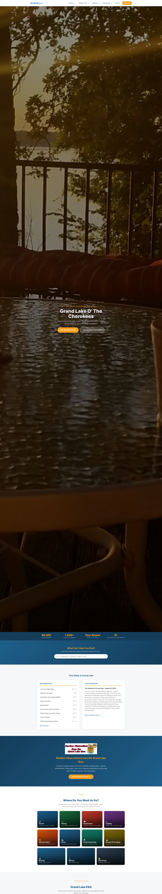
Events (117, 3)
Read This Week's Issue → (92, 715)
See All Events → (45, 725)
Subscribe (127, 3)
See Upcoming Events (68, 330)
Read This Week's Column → (81, 777)
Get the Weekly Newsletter (92, 330)
